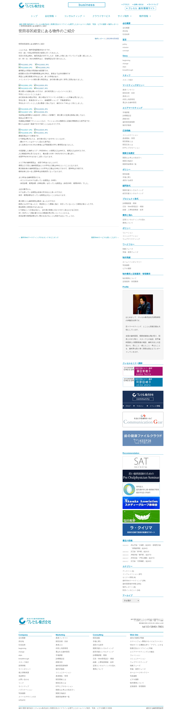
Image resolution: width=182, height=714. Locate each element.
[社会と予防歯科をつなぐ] (143, 429)
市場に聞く (127, 177)
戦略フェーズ (128, 249)
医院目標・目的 (129, 93)
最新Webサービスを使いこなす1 (105, 237)
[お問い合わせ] (138, 6)
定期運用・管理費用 (130, 281)
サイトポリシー (25, 669)
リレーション (128, 233)
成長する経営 (128, 180)
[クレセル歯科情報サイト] (140, 10)
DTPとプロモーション (131, 148)
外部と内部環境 (129, 99)
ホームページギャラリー (132, 262)
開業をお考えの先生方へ (132, 158)
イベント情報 (155, 406)
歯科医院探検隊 (129, 122)
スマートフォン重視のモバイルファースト (146, 641)
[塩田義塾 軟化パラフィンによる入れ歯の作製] (141, 522)
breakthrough (128, 70)
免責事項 (22, 676)
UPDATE (22, 700)
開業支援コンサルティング (133, 190)
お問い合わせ (24, 679)
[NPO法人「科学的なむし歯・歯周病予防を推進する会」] (141, 495)
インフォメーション (130, 574)
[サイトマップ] (153, 6)
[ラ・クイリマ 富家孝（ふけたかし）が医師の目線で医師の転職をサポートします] (141, 535)
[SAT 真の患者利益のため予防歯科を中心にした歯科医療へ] (141, 468)
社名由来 (126, 34)
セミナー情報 (128, 577)
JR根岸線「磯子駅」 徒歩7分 (141, 555)
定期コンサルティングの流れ (134, 220)
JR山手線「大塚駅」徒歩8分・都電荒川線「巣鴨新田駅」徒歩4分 (146, 546)
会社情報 (49, 16)
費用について (128, 223)
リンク (21, 683)
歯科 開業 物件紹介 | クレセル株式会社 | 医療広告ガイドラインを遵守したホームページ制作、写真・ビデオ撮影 (62, 708)
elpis (124, 67)
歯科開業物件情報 (129, 584)
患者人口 (126, 96)
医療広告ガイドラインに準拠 (141, 648)
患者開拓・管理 (129, 138)
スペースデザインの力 (27, 697)
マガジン (140, 406)
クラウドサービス (101, 16)
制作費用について (129, 278)
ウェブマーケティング (131, 239)
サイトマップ (24, 686)
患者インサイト (129, 90)
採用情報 (22, 666)
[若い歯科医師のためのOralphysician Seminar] (141, 481)
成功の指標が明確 (137, 638)
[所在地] (125, 6)
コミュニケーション (130, 135)
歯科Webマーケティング (132, 581)
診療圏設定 (127, 116)
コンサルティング (73, 16)
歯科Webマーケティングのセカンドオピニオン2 (38, 237)
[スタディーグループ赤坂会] (141, 508)
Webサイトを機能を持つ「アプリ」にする (146, 645)
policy (125, 44)
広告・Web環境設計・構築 (133, 206)
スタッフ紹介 (128, 80)
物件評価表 (127, 125)
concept (126, 51)
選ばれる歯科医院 (129, 102)
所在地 (125, 31)
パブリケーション (25, 690)
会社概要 (126, 28)
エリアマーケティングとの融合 (142, 652)
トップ (34, 16)
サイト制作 (123, 16)
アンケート (127, 571)
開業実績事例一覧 (129, 164)
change (125, 64)
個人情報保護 (24, 672)
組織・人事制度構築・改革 (133, 210)
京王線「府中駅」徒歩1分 (140, 551)
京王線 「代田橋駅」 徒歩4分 (141, 561)
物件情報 (143, 16)
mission (126, 47)
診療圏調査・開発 (129, 203)
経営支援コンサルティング (133, 193)
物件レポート (100, 39)
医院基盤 (126, 174)
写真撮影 (126, 265)
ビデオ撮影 (127, 268)
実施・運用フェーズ (130, 252)
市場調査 (126, 112)
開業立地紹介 (128, 161)
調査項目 (126, 119)
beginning (126, 60)
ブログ (128, 406)
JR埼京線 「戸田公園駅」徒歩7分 (143, 558)
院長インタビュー (129, 590)
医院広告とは (128, 145)
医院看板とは (128, 141)
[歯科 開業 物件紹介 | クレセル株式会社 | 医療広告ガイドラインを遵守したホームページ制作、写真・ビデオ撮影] (41, 6)
